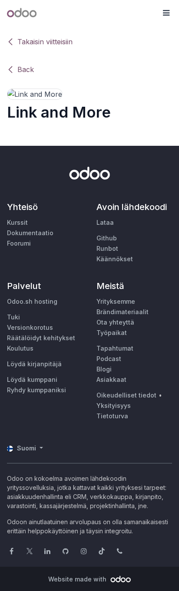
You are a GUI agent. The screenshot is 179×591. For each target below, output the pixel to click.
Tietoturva (112, 416)
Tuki (13, 317)
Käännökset (114, 259)
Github (106, 238)
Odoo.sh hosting (32, 301)
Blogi (104, 369)
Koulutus (20, 348)
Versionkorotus (30, 327)
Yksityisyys (113, 405)
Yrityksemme (115, 301)
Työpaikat (111, 332)
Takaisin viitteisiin (45, 41)
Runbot (107, 248)
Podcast (108, 358)
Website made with (78, 579)
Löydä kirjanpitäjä (34, 364)
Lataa (105, 222)
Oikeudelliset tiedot (126, 395)
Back (25, 69)
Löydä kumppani (32, 379)
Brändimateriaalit (122, 311)
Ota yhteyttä (115, 322)
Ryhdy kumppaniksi (36, 390)
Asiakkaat (111, 379)
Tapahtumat (114, 348)
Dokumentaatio (30, 232)
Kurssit (17, 222)
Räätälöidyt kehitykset (41, 337)
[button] (166, 13)
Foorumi (19, 243)
